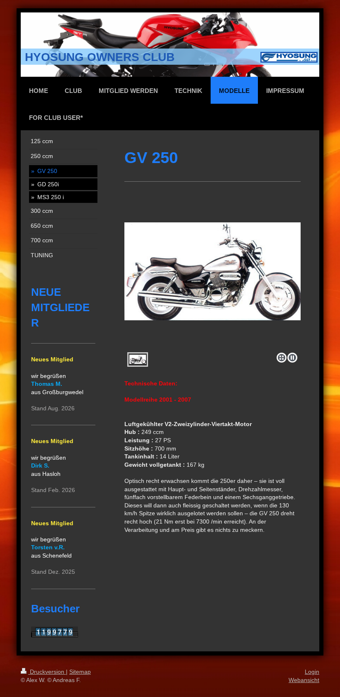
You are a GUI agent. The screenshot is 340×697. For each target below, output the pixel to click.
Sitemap (80, 671)
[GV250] (212, 286)
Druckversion (47, 671)
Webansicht (304, 680)
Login (312, 671)
